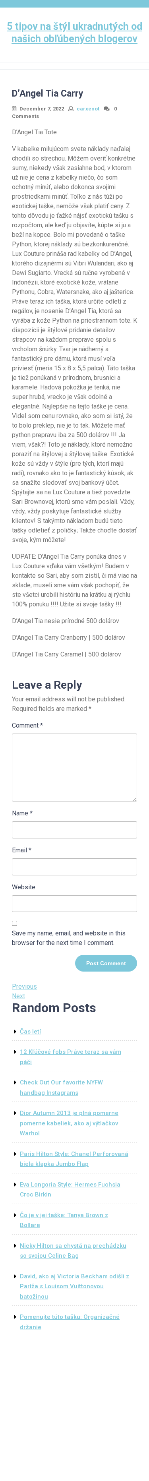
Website (23, 887)
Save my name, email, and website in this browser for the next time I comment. (69, 938)
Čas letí (30, 1031)
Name (22, 813)
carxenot (88, 109)
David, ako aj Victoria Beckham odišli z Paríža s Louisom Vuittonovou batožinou (74, 1286)
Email (21, 850)
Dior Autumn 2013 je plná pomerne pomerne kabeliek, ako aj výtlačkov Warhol (69, 1123)
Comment (27, 725)
